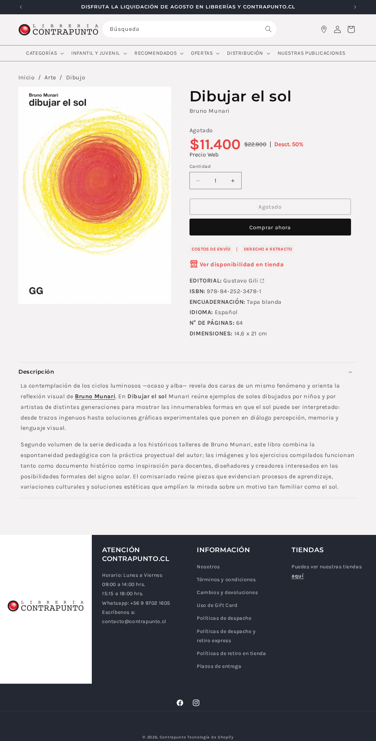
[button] (44, 53)
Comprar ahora (270, 227)
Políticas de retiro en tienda (231, 653)
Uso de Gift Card (217, 605)
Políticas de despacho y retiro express (226, 636)
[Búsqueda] (268, 29)
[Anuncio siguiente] (355, 7)
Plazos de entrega (219, 666)
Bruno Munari (209, 110)
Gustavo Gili (240, 280)
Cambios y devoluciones (227, 592)
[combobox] (189, 29)
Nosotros (208, 567)
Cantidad (200, 166)
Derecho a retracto (268, 249)
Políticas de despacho (224, 618)
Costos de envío (211, 249)
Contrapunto (173, 737)
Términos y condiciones (226, 579)
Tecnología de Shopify (210, 737)
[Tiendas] (324, 29)
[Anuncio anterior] (21, 7)
